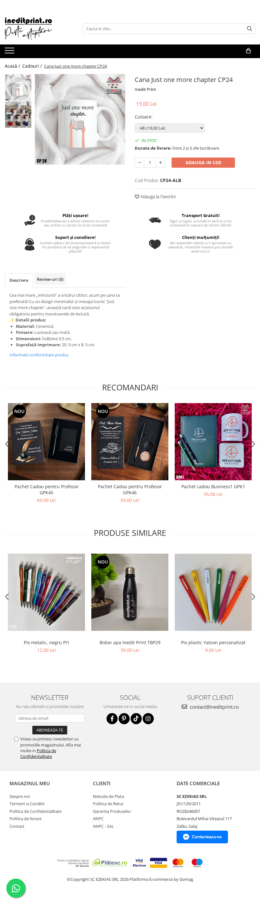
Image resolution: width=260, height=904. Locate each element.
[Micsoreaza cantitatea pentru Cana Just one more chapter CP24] (139, 163)
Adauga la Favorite (157, 196)
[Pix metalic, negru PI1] (46, 592)
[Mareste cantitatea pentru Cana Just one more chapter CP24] (160, 163)
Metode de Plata (108, 796)
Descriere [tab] (19, 280)
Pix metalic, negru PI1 (46, 642)
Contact (17, 826)
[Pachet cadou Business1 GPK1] (213, 441)
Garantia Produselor (112, 811)
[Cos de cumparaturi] (248, 50)
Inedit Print (145, 89)
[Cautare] (249, 29)
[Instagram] (148, 718)
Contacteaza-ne (207, 836)
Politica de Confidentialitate (38, 753)
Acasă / (13, 66)
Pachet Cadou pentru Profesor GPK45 (47, 489)
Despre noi (20, 796)
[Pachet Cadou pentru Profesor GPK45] (46, 441)
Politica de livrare (26, 818)
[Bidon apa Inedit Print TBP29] (129, 592)
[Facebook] (112, 718)
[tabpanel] (80, 119)
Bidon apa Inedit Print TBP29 (130, 642)
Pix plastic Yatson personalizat (213, 642)
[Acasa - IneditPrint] (36, 28)
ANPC (98, 818)
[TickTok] (136, 718)
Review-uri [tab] (50, 279)
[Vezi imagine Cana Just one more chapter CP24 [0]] (18, 87)
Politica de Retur (108, 803)
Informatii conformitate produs (39, 355)
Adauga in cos (203, 162)
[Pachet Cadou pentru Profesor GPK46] (129, 441)
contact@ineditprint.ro (214, 707)
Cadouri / (32, 66)
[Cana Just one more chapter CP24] (80, 119)
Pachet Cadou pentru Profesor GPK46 (130, 489)
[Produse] (10, 52)
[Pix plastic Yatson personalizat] (213, 592)
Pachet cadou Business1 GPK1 (213, 486)
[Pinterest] (124, 718)
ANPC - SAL (103, 826)
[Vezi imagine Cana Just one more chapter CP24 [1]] (18, 114)
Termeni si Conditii (27, 803)
